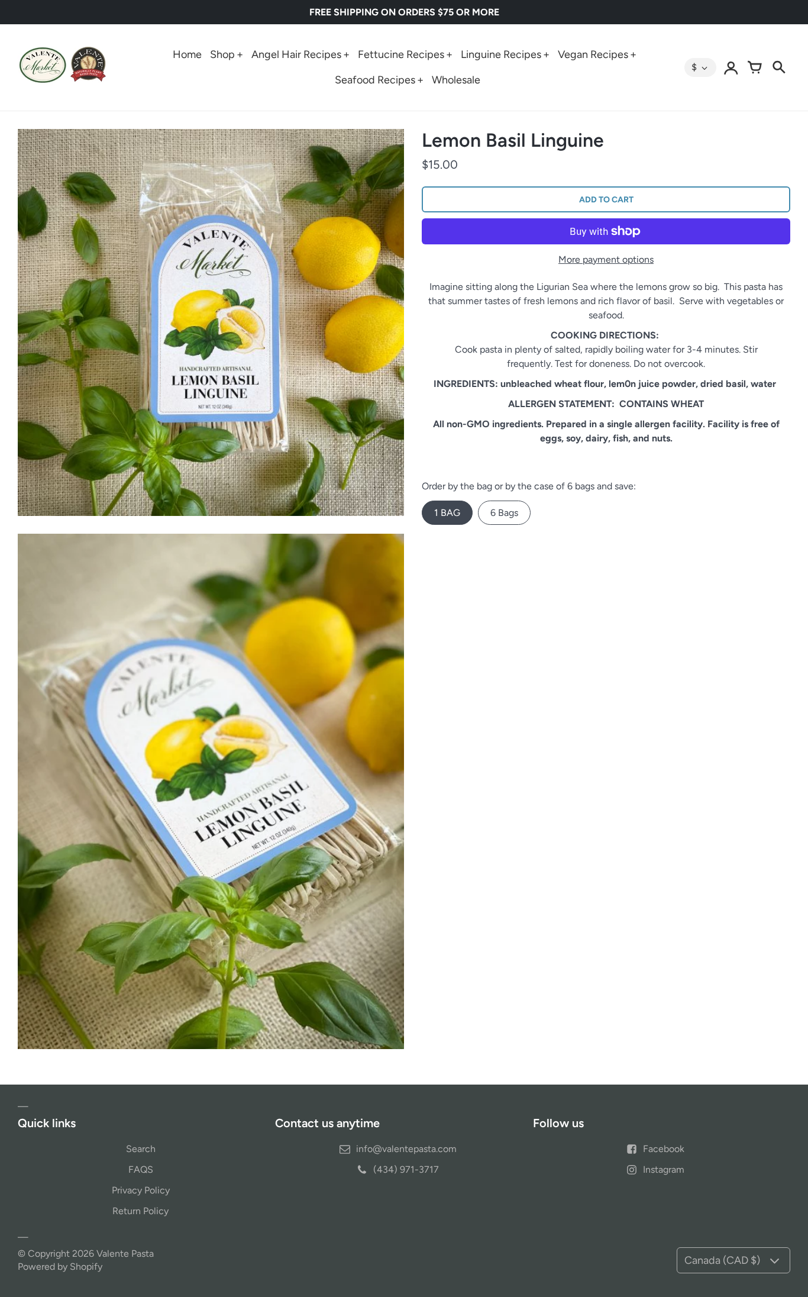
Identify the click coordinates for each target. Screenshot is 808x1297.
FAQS (140, 1169)
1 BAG (447, 512)
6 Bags (504, 512)
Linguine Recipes (501, 54)
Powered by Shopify (60, 1266)
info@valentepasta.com (406, 1148)
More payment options (606, 259)
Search (141, 1148)
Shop (222, 54)
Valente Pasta (125, 1253)
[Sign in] (731, 67)
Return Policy (140, 1211)
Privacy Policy (141, 1190)
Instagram (663, 1169)
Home (187, 54)
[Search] (778, 67)
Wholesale (456, 79)
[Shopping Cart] (755, 67)
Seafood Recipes (375, 79)
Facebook (663, 1148)
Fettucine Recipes (401, 54)
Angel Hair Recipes (296, 54)
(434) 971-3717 (406, 1169)
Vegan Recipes (593, 54)
